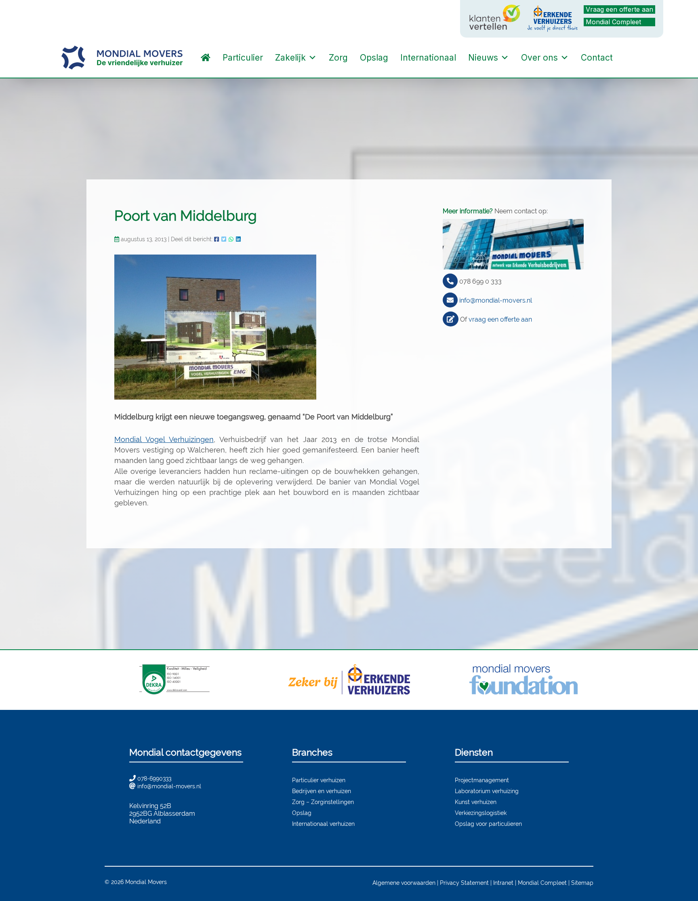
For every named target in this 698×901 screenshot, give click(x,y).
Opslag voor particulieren (488, 823)
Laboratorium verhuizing (487, 790)
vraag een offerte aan (500, 319)
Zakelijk (290, 58)
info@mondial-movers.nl (495, 300)
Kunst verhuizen (475, 801)
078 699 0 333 (480, 281)
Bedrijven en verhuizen (321, 790)
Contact (597, 58)
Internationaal (428, 58)
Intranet (503, 882)
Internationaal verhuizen (323, 823)
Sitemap (582, 882)
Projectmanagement (482, 780)
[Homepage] (205, 58)
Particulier (243, 58)
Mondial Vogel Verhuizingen (164, 439)
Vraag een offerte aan (619, 9)
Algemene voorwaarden (403, 882)
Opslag (374, 58)
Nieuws (483, 58)
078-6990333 (154, 778)
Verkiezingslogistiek (481, 812)
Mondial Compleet (613, 22)
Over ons (539, 58)
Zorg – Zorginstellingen (323, 801)
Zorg (338, 58)
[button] (627, 58)
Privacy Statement (464, 882)
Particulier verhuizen (318, 780)
